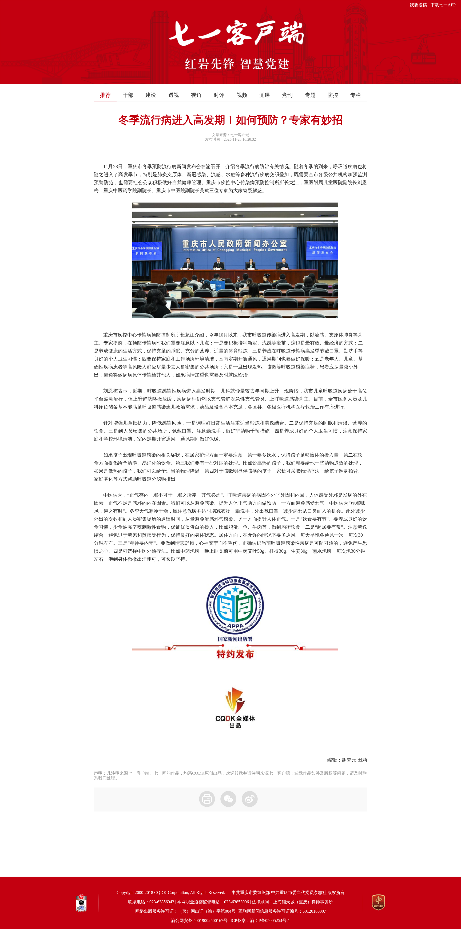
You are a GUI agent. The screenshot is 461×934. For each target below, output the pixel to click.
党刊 (287, 95)
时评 (219, 95)
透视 (173, 95)
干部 (128, 95)
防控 (333, 95)
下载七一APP (443, 5)
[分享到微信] (228, 799)
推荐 (105, 95)
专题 (310, 95)
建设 (150, 95)
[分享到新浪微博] (250, 799)
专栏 (355, 95)
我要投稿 (418, 5)
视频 (242, 95)
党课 (264, 95)
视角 (196, 95)
